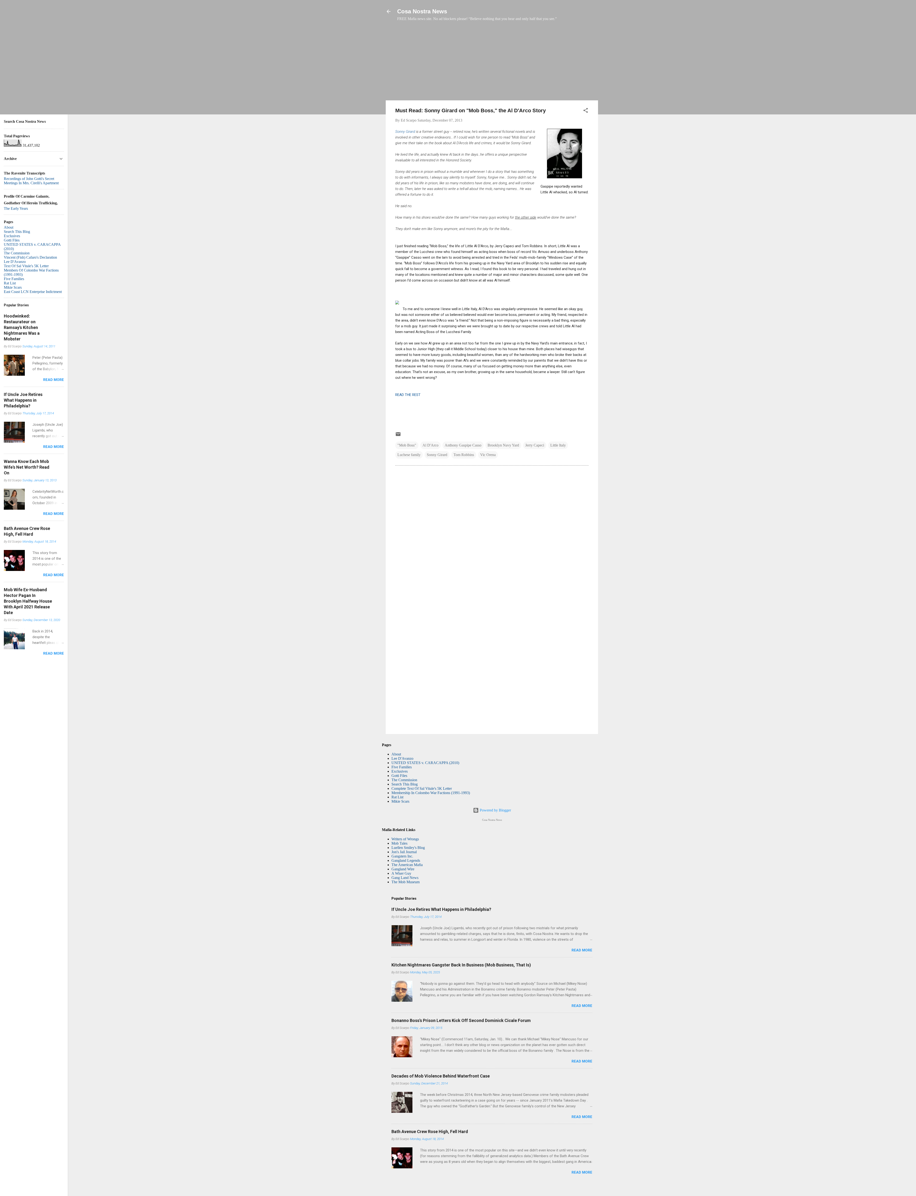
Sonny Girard (405, 131)
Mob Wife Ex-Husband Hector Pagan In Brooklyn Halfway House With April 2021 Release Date (28, 601)
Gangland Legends (405, 860)
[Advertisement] (492, 63)
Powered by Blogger (495, 810)
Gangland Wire (402, 869)
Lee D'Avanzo (402, 758)
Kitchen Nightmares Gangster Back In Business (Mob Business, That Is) (461, 964)
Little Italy (558, 445)
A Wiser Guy (401, 873)
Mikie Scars (400, 801)
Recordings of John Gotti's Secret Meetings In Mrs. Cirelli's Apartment (31, 181)
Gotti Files (399, 776)
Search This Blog (404, 784)
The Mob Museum (405, 882)
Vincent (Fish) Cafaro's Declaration (30, 257)
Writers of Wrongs (405, 839)
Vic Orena (488, 455)
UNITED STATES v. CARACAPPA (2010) (425, 763)
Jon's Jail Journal (404, 852)
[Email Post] (398, 436)
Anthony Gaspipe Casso (463, 445)
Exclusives (399, 771)
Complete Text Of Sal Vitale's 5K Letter (421, 788)
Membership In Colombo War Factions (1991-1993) (430, 793)
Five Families (401, 767)
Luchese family (409, 455)
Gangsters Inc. (402, 856)
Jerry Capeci (534, 445)
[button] (585, 111)
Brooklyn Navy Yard (503, 445)
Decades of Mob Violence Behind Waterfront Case (440, 1075)
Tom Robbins (463, 455)
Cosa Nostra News (422, 11)
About (396, 754)
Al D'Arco (430, 445)
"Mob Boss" (406, 445)
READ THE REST (408, 395)
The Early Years (16, 208)
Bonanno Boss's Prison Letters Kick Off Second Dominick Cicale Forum (461, 1020)
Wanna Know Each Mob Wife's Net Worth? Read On (26, 467)
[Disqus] (492, 534)
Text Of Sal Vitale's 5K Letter (26, 266)
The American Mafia (407, 865)
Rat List (397, 797)
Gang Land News (404, 878)
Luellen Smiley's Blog (408, 848)
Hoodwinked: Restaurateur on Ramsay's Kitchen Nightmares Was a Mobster (22, 327)
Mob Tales (399, 843)
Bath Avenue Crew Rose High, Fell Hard (429, 1131)
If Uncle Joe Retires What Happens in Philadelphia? (441, 909)
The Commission (404, 780)
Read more (582, 950)
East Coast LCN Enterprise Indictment (33, 292)
